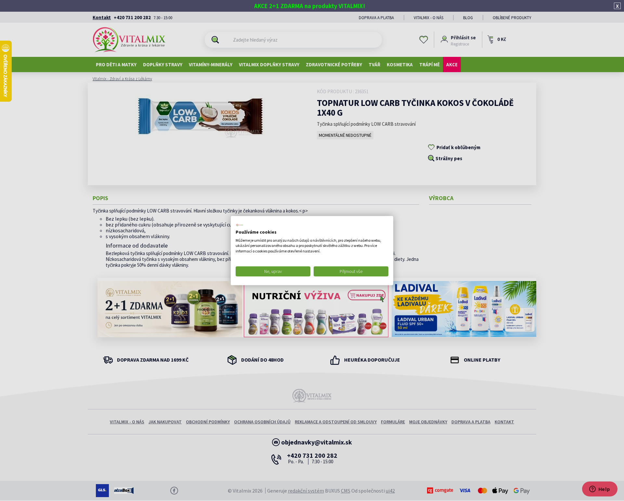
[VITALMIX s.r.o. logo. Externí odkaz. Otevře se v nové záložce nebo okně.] (239, 225)
